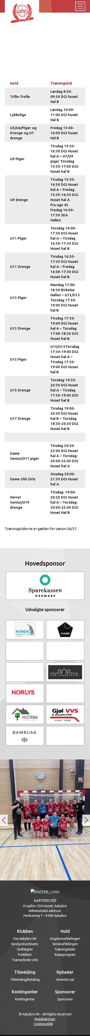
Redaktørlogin (45, 1019)
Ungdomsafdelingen (65, 939)
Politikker (25, 955)
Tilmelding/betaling (25, 979)
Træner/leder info (25, 960)
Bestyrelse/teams (25, 944)
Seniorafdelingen (65, 944)
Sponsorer (65, 999)
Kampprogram (65, 955)
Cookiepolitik (43, 1024)
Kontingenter (25, 999)
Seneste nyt (65, 979)
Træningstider (65, 949)
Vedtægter (25, 949)
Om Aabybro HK (24, 939)
